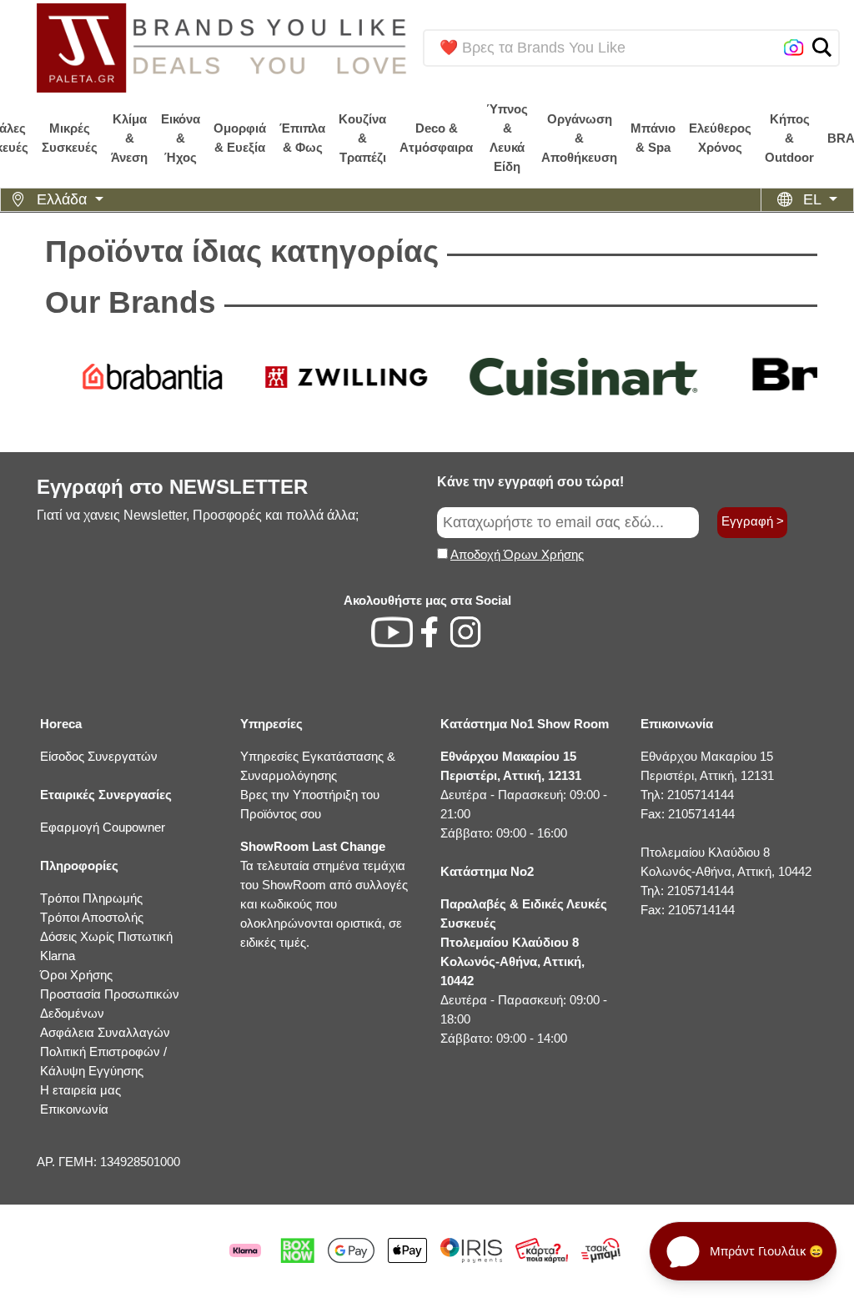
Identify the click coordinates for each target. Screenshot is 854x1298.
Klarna (57, 955)
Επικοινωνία (74, 1109)
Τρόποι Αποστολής (91, 917)
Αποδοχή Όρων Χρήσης (517, 554)
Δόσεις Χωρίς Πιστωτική (106, 936)
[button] (821, 47)
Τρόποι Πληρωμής (91, 898)
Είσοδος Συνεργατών (99, 756)
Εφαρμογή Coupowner (102, 827)
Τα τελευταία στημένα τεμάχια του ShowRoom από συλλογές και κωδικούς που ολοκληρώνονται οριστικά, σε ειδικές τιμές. (324, 894)
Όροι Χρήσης (76, 975)
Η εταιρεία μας (80, 1090)
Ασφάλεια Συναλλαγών (105, 1032)
